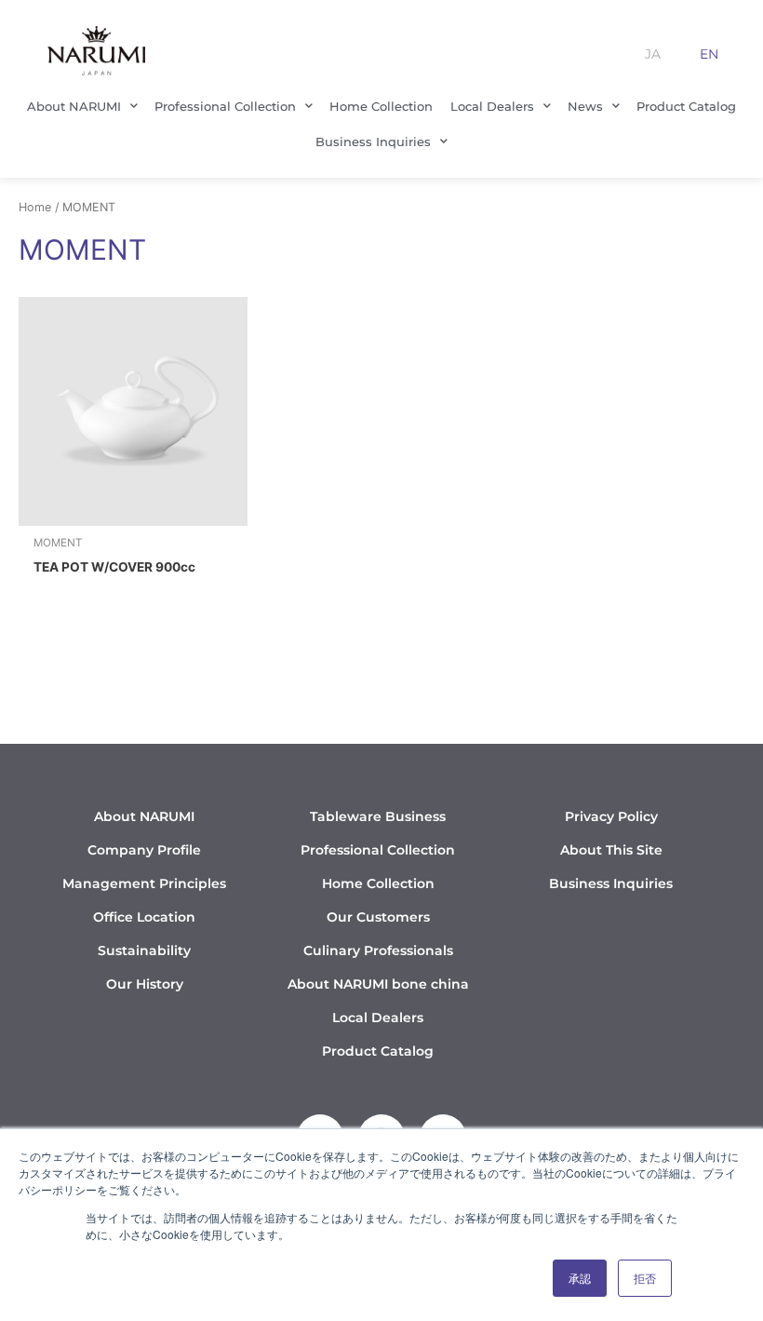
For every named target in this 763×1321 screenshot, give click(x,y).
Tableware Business (378, 816)
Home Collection (381, 106)
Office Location (144, 917)
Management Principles (144, 883)
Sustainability (144, 950)
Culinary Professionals (378, 950)
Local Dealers (492, 106)
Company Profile (144, 850)
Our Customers (378, 917)
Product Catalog (686, 106)
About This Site (611, 850)
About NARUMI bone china (378, 984)
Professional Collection (225, 106)
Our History (144, 984)
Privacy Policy (611, 816)
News (585, 106)
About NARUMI (74, 106)
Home (35, 207)
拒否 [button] (645, 1278)
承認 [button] (580, 1278)
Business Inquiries (373, 141)
